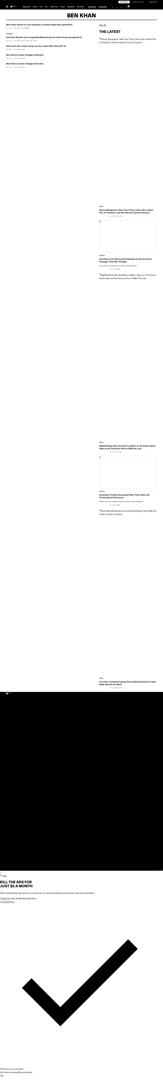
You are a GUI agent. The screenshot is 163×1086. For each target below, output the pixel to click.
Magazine (26, 7)
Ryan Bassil (21, 40)
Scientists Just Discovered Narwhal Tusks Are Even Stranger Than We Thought (125, 260)
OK (2, 1076)
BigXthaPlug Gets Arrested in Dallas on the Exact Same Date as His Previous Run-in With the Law (127, 447)
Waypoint (71, 7)
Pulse (35, 7)
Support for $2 (5, 899)
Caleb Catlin (117, 216)
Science (102, 255)
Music (62, 7)
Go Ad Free (124, 2)
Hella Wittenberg (23, 28)
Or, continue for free (7, 902)
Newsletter (103, 7)
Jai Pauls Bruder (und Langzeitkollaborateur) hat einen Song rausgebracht (44, 37)
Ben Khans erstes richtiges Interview (24, 55)
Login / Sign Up (138, 2)
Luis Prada (116, 269)
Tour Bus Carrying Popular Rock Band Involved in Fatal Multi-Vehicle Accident (127, 683)
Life (40, 7)
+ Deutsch (153, 2)
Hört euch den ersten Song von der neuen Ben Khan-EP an (36, 46)
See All (102, 25)
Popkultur (9, 33)
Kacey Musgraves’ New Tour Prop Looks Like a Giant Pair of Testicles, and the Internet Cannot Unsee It (126, 211)
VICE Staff (33, 40)
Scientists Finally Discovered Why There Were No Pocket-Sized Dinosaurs (124, 496)
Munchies (54, 7)
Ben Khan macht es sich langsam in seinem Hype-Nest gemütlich (39, 25)
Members (80, 7)
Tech (46, 7)
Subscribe (92, 7)
